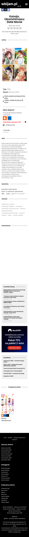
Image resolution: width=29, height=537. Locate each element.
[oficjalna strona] (4, 125)
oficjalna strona (10, 125)
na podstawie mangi (9, 213)
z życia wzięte (18, 215)
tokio (10, 215)
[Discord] (8, 9)
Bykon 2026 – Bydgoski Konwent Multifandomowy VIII (13, 365)
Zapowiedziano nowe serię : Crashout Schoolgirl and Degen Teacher (13, 318)
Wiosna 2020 (14, 92)
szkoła (4, 215)
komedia (19, 206)
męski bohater (7, 211)
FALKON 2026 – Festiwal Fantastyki (14, 373)
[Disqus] (14, 250)
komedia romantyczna (10, 209)
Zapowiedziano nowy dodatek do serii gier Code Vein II (13, 312)
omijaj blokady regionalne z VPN (12, 122)
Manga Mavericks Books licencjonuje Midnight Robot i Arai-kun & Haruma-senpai (14, 291)
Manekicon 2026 (8, 376)
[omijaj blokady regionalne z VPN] (25, 122)
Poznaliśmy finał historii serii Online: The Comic (14, 307)
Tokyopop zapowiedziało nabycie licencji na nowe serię (14, 296)
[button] (26, 4)
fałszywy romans (8, 204)
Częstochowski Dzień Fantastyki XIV (14, 368)
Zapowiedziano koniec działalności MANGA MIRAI (14, 301)
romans (21, 213)
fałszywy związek (8, 206)
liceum (22, 209)
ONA (9, 89)
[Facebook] (2, 9)
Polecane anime (8, 485)
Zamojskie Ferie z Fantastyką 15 (13, 371)
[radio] (8, 28)
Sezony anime (7, 444)
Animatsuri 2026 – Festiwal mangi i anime (14, 361)
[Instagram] (5, 9)
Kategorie (5, 465)
